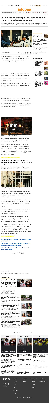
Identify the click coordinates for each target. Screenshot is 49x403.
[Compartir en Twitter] (23, 53)
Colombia (26, 5)
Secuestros (11, 273)
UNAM (20, 12)
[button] (2, 5)
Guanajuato (22, 273)
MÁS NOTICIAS (16, 332)
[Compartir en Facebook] (21, 53)
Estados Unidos (21, 5)
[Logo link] (24, 9)
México (33, 5)
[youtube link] (4, 386)
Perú (33, 385)
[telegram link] (6, 386)
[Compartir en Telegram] (28, 53)
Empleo (24, 381)
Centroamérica (15, 390)
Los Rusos (22, 12)
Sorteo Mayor (16, 12)
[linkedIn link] (8, 386)
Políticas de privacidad (43, 381)
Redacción (24, 379)
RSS (15, 393)
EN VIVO (31, 12)
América (15, 379)
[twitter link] (6, 384)
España (30, 5)
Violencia (16, 273)
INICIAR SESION (45, 5)
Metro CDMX (40, 12)
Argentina (15, 5)
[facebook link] (4, 384)
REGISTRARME (38, 5)
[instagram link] (8, 384)
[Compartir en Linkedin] (25, 53)
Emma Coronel (11, 12)
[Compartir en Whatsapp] (19, 53)
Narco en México (4, 273)
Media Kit (33, 387)
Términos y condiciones (42, 379)
